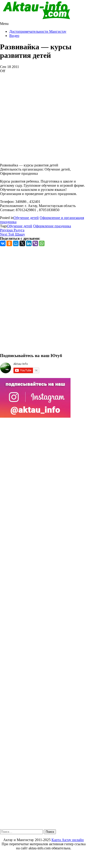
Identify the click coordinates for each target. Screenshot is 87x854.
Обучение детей (26, 218)
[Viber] (35, 243)
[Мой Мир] (16, 243)
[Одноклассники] (9, 243)
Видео (14, 36)
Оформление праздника (52, 226)
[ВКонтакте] (3, 243)
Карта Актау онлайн (68, 840)
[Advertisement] (43, 116)
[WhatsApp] (42, 243)
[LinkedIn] (29, 243)
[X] (22, 243)
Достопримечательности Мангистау (37, 31)
